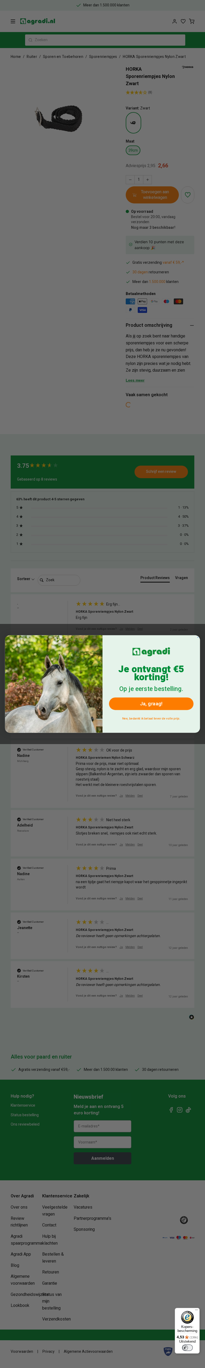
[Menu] (196, 1311)
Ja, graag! (151, 703)
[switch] (187, 1348)
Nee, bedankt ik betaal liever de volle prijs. (151, 718)
